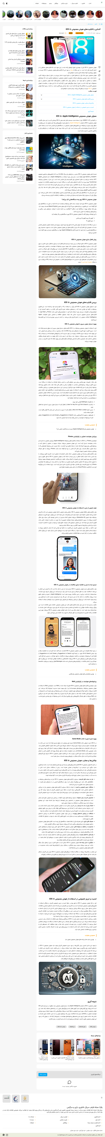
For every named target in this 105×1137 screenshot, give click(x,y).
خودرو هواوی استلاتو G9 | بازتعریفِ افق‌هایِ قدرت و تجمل (46, 19)
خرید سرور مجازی (74, 1130)
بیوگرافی (56, 3)
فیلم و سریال (75, 3)
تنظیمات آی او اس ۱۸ (86, 262)
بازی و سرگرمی (64, 3)
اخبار (90, 3)
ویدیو (50, 3)
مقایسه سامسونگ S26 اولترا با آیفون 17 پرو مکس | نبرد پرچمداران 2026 (62, 1058)
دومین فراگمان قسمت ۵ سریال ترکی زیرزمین (90, 19)
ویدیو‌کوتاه (44, 3)
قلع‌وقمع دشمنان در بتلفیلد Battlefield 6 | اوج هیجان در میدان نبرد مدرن (37, 19)
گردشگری (98, 1126)
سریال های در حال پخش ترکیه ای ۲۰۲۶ (15, 42)
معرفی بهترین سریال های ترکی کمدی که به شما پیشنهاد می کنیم (15, 35)
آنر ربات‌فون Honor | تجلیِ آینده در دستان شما (64, 19)
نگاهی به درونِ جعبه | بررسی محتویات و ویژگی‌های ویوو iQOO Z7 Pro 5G (28, 19)
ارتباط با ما (31, 1117)
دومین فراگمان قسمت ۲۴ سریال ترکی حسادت (19, 19)
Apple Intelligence (75, 123)
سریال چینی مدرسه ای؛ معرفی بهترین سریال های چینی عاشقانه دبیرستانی (15, 69)
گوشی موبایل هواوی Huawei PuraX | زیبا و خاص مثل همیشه (99, 19)
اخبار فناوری (97, 1117)
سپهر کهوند (98, 33)
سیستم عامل (90, 24)
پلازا (99, 24)
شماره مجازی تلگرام (97, 1130)
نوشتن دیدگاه (43, 1075)
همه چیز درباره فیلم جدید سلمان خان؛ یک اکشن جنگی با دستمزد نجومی (15, 122)
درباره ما (32, 1120)
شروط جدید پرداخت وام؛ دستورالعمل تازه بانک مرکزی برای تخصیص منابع (15, 157)
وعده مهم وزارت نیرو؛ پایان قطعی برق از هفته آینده (15, 149)
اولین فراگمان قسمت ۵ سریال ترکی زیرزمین (55, 19)
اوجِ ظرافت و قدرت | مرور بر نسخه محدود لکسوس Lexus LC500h (10, 19)
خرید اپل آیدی (82, 1130)
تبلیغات (37, 3)
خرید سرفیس (89, 1130)
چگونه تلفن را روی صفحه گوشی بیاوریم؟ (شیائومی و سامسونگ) (16, 86)
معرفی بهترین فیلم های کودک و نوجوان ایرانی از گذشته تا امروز (16, 52)
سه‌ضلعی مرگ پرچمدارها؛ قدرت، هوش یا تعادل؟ (89, 1058)
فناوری (83, 3)
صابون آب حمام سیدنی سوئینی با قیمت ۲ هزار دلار (16, 95)
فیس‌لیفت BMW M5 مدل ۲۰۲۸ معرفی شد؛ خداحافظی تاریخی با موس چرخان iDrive (15, 177)
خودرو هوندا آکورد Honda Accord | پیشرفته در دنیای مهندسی (81, 19)
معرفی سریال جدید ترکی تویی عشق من (16, 103)
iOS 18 (90, 89)
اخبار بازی (98, 1120)
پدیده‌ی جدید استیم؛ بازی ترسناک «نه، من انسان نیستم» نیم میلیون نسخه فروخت (15, 113)
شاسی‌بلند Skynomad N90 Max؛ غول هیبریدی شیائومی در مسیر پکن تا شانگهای (15, 140)
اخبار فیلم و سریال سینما (94, 1123)
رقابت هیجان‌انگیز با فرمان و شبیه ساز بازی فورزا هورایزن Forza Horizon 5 (72, 19)
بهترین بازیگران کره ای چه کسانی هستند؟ (16, 60)
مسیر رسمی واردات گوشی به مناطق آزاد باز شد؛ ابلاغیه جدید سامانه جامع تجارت (15, 167)
